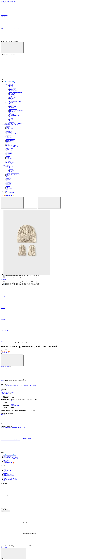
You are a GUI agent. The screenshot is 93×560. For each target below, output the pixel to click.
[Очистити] (49, 203)
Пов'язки (11, 170)
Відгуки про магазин (8, 480)
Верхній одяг (12, 86)
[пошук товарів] (12, 203)
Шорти (11, 120)
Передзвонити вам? (5, 511)
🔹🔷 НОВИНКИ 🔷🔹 (9, 81)
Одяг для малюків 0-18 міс (10, 82)
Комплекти (12, 89)
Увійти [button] (2, 380)
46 (1, 391)
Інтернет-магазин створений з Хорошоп (10, 440)
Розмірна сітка (7, 470)
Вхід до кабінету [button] (7, 467)
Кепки (10, 167)
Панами (11, 169)
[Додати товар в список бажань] (12, 360)
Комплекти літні (13, 90)
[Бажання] (46, 35)
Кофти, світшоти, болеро (15, 92)
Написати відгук (5, 352)
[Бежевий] (18, 385)
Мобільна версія (26, 438)
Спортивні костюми (14, 96)
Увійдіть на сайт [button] (5, 366)
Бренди (5, 471)
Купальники (12, 93)
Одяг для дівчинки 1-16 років (10, 124)
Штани (11, 119)
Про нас (5, 473)
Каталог (5, 469)
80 (1, 383)
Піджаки (11, 113)
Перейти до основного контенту (9, 1)
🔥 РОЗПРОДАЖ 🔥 (8, 195)
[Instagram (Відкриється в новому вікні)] (11, 27)
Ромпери (11, 94)
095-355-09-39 (4, 16)
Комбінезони (12, 88)
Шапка (17, 405)
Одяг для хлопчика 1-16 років (10, 146)
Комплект (13, 405)
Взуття (5, 191)
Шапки (11, 171)
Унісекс (12, 404)
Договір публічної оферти (9, 478)
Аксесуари (6, 165)
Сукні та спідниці (13, 97)
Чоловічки (11, 98)
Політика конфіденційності (10, 479)
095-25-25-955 (4, 2)
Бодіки (11, 85)
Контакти (5, 477)
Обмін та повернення (8, 475)
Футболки (11, 99)
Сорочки (11, 116)
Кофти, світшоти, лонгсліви (16, 110)
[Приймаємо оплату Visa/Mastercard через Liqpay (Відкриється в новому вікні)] (13, 427)
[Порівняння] (12, 47)
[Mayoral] (3, 279)
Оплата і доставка (7, 474)
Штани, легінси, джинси (15, 101)
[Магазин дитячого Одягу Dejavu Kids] (8, 424)
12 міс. (2, 388)
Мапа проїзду (4, 547)
